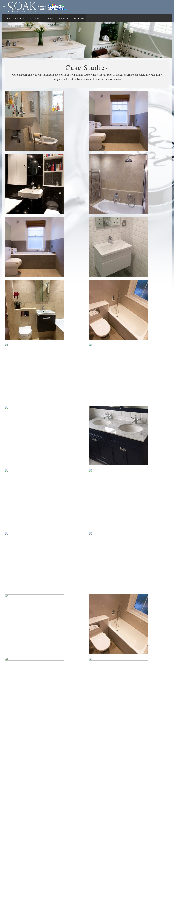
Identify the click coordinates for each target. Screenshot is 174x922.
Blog (50, 18)
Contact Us (63, 18)
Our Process (34, 18)
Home (7, 18)
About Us (19, 18)
